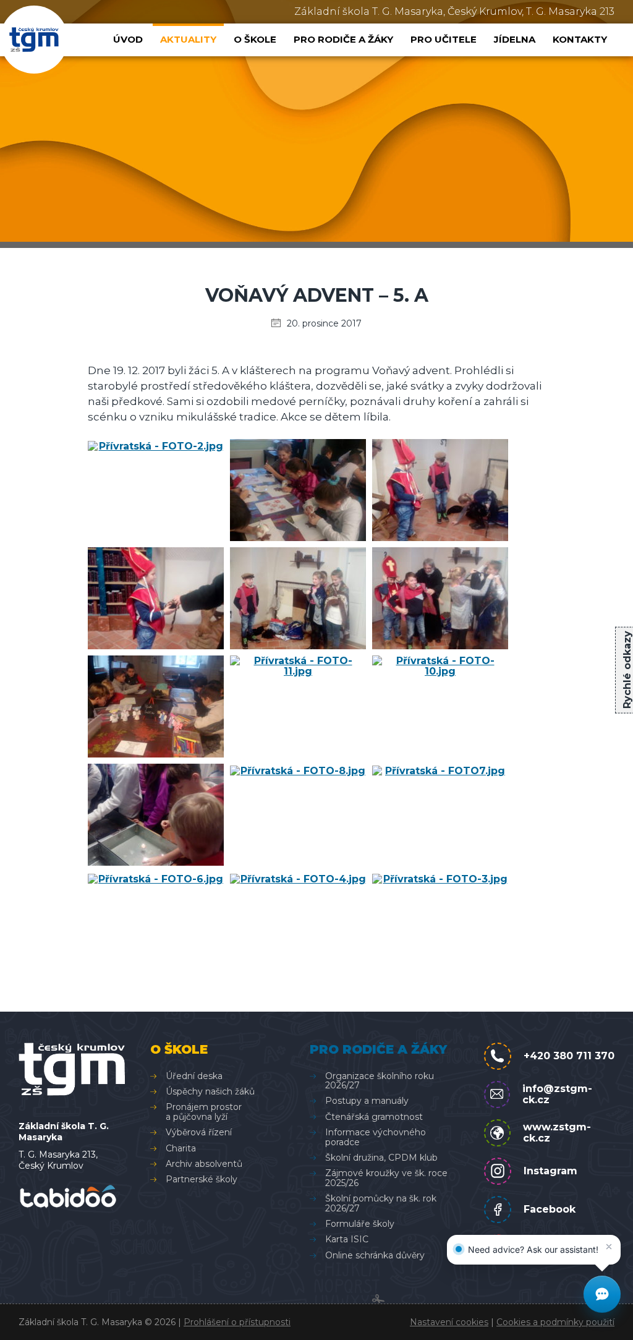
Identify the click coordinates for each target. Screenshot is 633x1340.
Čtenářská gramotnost (374, 1116)
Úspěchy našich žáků (210, 1091)
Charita (181, 1148)
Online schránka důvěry (375, 1255)
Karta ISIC (346, 1239)
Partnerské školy (201, 1179)
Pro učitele (443, 39)
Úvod (128, 39)
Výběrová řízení (199, 1132)
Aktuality (188, 39)
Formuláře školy (359, 1223)
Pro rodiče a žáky (343, 39)
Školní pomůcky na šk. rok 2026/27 (380, 1203)
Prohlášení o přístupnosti (237, 1322)
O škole (255, 39)
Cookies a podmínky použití (555, 1322)
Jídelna (514, 39)
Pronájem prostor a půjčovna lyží (204, 1111)
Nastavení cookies (449, 1322)
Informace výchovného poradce (375, 1137)
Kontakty (580, 39)
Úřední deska (194, 1076)
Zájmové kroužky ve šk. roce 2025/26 (386, 1177)
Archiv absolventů (204, 1163)
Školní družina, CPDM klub (381, 1157)
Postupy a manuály (367, 1100)
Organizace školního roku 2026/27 (379, 1080)
